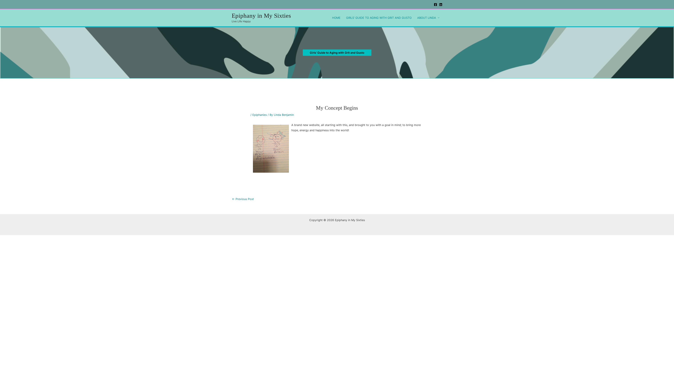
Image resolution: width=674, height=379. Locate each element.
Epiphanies (259, 115)
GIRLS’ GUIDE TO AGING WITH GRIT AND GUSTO (379, 17)
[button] (337, 52)
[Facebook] (435, 4)
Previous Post (243, 199)
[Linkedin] (440, 4)
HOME (336, 17)
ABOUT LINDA (426, 17)
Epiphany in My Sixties (261, 15)
